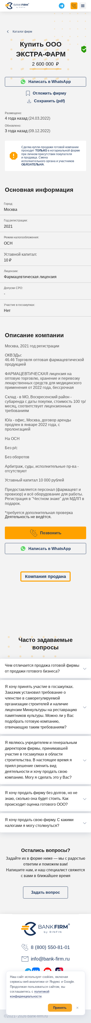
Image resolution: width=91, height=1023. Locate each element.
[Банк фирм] (17, 5)
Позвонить (50, 533)
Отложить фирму (49, 93)
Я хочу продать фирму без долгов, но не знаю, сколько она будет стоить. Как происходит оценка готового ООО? (41, 798)
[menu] (82, 5)
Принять (59, 1007)
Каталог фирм (22, 31)
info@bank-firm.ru (50, 958)
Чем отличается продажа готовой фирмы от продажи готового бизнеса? (42, 668)
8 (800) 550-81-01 (50, 947)
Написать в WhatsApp (49, 82)
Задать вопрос (45, 892)
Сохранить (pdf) (49, 101)
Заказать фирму (74, 5)
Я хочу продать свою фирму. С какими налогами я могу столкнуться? (39, 823)
